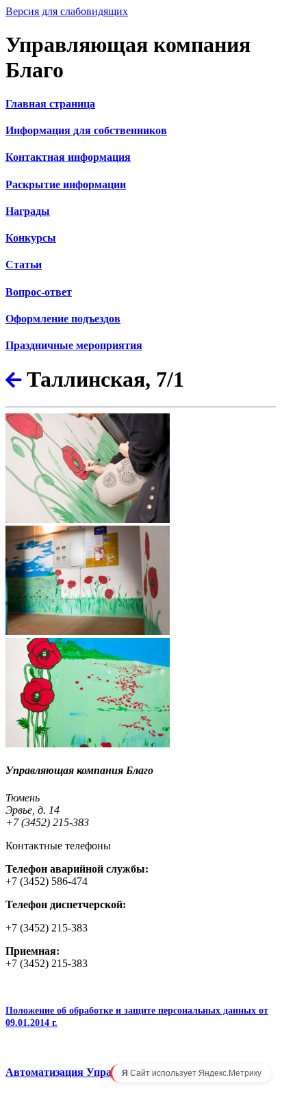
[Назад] (13, 380)
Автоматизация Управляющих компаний (108, 1072)
